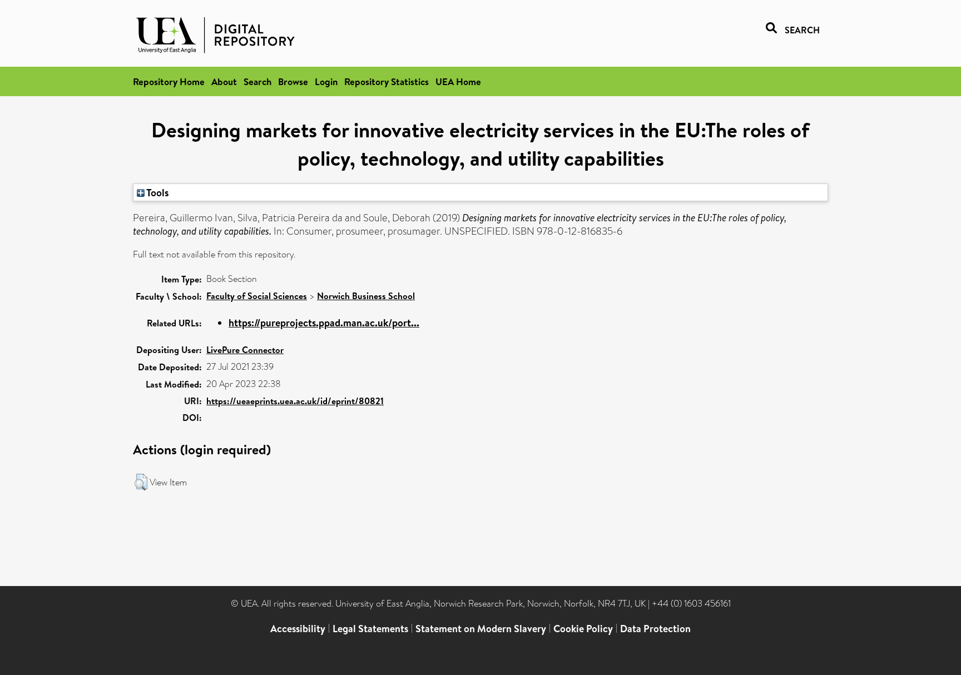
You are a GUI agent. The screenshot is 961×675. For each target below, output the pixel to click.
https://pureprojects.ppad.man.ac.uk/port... (324, 323)
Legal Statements (370, 629)
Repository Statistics (386, 81)
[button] (141, 482)
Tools (157, 192)
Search (257, 81)
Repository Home (169, 81)
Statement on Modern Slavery (480, 629)
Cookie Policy (583, 629)
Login (326, 81)
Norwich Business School (366, 296)
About (224, 81)
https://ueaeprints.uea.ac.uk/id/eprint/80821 (295, 401)
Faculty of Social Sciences (256, 296)
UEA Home (458, 81)
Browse (293, 81)
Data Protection (655, 629)
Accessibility (297, 629)
